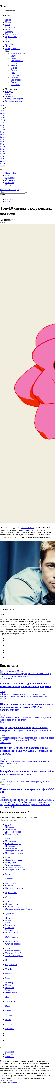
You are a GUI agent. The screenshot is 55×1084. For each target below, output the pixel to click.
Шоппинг (9, 987)
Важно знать (11, 992)
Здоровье (9, 44)
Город (8, 22)
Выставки (9, 182)
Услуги (8, 1024)
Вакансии (9, 1056)
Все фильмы (11, 846)
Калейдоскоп (11, 1010)
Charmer (13, 1083)
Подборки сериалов (14, 853)
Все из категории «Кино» (11, 671)
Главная (9, 199)
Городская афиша (13, 834)
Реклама (9, 1054)
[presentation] (1, 166)
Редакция (9, 1052)
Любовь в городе (13, 832)
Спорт (8, 39)
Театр (13, 56)
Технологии (16, 80)
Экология (15, 77)
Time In (14, 63)
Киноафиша (10, 841)
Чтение (14, 65)
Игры (13, 58)
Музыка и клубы (13, 34)
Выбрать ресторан (13, 860)
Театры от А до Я (13, 953)
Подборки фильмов (14, 851)
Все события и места (14, 101)
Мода (7, 29)
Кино (7, 24)
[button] (1, 169)
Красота (9, 32)
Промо (14, 82)
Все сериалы (11, 848)
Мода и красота (18, 53)
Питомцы (15, 70)
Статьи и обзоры (13, 843)
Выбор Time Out (12, 48)
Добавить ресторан (14, 867)
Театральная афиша (14, 955)
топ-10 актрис (27, 527)
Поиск (8, 20)
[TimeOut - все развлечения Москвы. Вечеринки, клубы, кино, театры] (6, 4)
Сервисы (9, 990)
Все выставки (11, 904)
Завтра (8, 94)
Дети (7, 46)
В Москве (9, 827)
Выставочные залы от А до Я (18, 909)
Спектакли (10, 180)
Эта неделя (10, 96)
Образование (17, 60)
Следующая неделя (14, 99)
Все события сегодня (9, 189)
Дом (13, 72)
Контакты (15, 84)
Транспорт (15, 75)
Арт (7, 41)
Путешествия (11, 36)
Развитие (9, 927)
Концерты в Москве (14, 888)
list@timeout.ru (6, 1080)
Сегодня (9, 91)
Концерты (10, 178)
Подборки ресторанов (15, 870)
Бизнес (14, 68)
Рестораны (10, 27)
